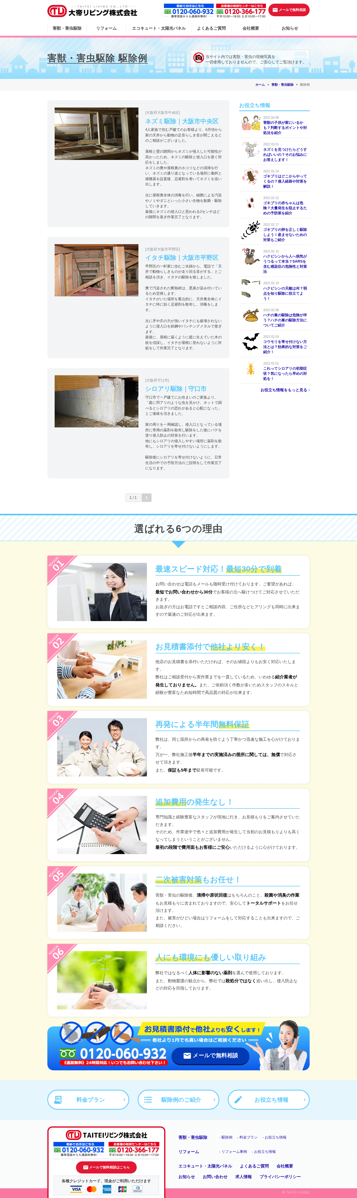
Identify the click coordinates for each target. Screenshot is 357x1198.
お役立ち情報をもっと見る (284, 390)
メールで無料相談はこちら (106, 1167)
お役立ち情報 (267, 1100)
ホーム (260, 84)
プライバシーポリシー (280, 1176)
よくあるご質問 (211, 28)
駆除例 (226, 1137)
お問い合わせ (215, 1176)
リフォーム (106, 28)
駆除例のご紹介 (177, 1100)
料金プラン (87, 1100)
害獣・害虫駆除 (67, 28)
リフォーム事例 (234, 1151)
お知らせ (290, 28)
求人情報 (243, 1176)
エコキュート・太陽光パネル (159, 28)
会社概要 (251, 28)
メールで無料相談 (289, 10)
